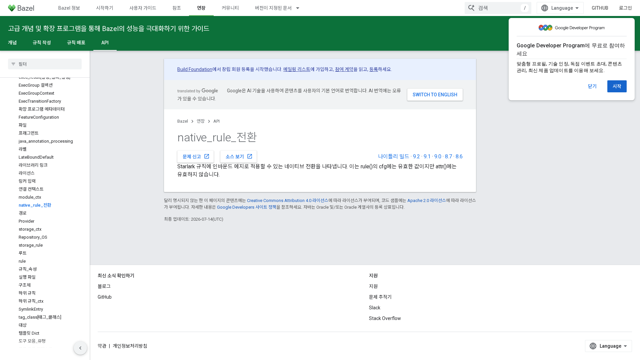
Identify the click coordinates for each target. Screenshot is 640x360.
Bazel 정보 (69, 8)
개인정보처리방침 (130, 346)
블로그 (104, 286)
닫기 (592, 86)
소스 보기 (239, 156)
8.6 (459, 156)
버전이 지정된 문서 (273, 8)
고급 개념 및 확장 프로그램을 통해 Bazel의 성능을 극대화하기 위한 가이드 (108, 29)
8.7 (448, 156)
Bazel (182, 121)
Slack (374, 307)
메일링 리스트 (296, 69)
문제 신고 (196, 156)
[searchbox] (45, 64)
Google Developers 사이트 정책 (246, 207)
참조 (176, 8)
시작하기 (104, 8)
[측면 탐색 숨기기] (80, 348)
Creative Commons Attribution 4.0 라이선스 (287, 200)
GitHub (600, 8)
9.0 (437, 156)
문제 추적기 (380, 297)
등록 (373, 69)
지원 (373, 286)
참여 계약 (344, 69)
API (105, 42)
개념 (12, 42)
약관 (102, 346)
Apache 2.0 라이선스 (426, 200)
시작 (617, 86)
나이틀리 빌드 (393, 156)
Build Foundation (194, 69)
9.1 (427, 156)
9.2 (416, 156)
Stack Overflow (385, 318)
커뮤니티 (230, 8)
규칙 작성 (42, 42)
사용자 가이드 (142, 8)
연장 (201, 8)
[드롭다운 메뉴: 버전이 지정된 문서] (301, 8)
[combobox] (498, 8)
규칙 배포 (76, 42)
